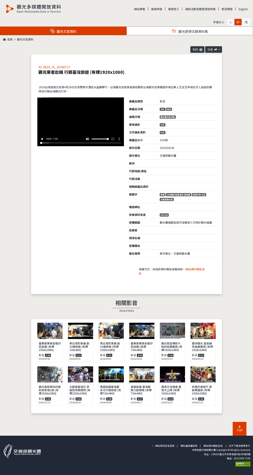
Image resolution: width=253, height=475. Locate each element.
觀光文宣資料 (25, 39)
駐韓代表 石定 (199, 194)
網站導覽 (139, 9)
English (243, 9)
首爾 (162, 194)
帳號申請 (156, 9)
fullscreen (113, 139)
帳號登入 (173, 9)
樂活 (169, 109)
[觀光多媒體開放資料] (33, 9)
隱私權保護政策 (189, 445)
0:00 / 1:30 (52, 138)
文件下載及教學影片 (239, 445)
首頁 (10, 39)
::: (153, 445)
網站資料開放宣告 (213, 445)
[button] (230, 22)
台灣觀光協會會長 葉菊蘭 (178, 194)
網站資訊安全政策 (165, 445)
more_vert (119, 139)
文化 (162, 109)
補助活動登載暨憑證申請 (200, 9)
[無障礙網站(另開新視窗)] (242, 464)
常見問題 (227, 9)
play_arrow (42, 139)
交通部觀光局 (166, 199)
